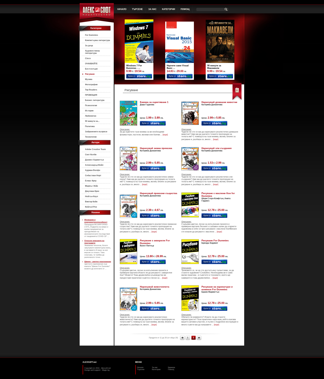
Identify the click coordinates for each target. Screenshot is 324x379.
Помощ (171, 369)
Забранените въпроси (96, 131)
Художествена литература (92, 52)
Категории (156, 369)
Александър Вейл (94, 165)
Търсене (140, 369)
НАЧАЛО (121, 9)
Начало (140, 367)
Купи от (132, 76)
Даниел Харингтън (94, 160)
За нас (155, 367)
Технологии (91, 137)
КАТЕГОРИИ (168, 9)
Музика (88, 79)
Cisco (88, 58)
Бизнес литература (94, 100)
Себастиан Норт (93, 175)
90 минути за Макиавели (214, 66)
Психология (91, 105)
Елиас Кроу (91, 181)
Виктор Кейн (91, 201)
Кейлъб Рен (91, 207)
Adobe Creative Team (95, 149)
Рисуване (90, 74)
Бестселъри (91, 69)
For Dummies (91, 35)
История (89, 111)
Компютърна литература (97, 40)
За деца (89, 45)
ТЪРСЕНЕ (137, 9)
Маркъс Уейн (91, 186)
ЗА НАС (152, 9)
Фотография (91, 84)
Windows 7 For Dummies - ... (134, 66)
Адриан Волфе (92, 170)
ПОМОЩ (185, 9)
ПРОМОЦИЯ (91, 95)
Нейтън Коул (91, 196)
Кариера (171, 367)
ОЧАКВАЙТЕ (91, 63)
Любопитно (90, 116)
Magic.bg (106, 370)
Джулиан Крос (92, 191)
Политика (90, 126)
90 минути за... (92, 121)
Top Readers (91, 90)
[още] (165, 134)
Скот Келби (90, 154)
